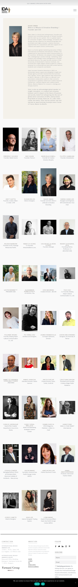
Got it (37, 584)
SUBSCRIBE (58, 552)
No (43, 584)
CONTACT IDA (7, 541)
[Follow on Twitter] (60, 546)
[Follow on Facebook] (56, 546)
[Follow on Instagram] (66, 546)
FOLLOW (58, 541)
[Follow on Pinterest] (70, 546)
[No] (75, 583)
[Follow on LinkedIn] (63, 546)
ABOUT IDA (32, 541)
